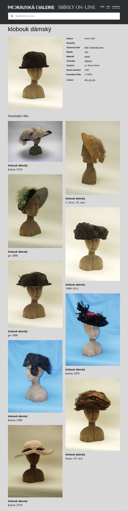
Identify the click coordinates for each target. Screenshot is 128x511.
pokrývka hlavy (97, 47)
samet (87, 56)
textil (86, 47)
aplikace (88, 61)
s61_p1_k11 (89, 80)
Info (108, 6)
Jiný (86, 52)
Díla (102, 6)
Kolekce (116, 6)
